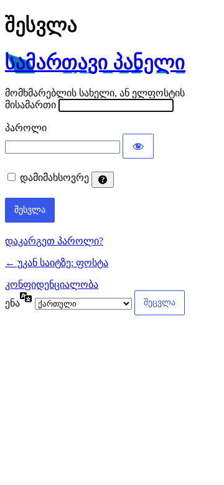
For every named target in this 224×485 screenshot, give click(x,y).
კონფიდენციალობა (51, 284)
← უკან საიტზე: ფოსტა (56, 262)
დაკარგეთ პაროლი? (54, 241)
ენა (12, 303)
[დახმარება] (102, 180)
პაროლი (26, 127)
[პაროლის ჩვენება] (138, 146)
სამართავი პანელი (95, 62)
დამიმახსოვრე (54, 177)
